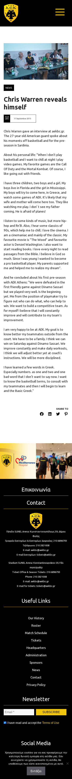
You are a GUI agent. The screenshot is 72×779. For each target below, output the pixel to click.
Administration (36, 655)
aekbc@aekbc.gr (40, 550)
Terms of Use (50, 722)
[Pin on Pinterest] (66, 414)
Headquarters (36, 647)
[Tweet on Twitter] (58, 414)
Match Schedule (36, 633)
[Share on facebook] (42, 414)
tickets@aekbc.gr (46, 554)
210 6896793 (60, 540)
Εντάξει (36, 771)
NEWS (9, 87)
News (36, 670)
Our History (36, 618)
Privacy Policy (36, 684)
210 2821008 (42, 545)
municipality (36, 567)
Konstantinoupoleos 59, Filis (48, 562)
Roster (36, 625)
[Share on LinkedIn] (50, 414)
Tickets (36, 640)
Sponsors (36, 662)
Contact (36, 677)
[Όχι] (67, 763)
